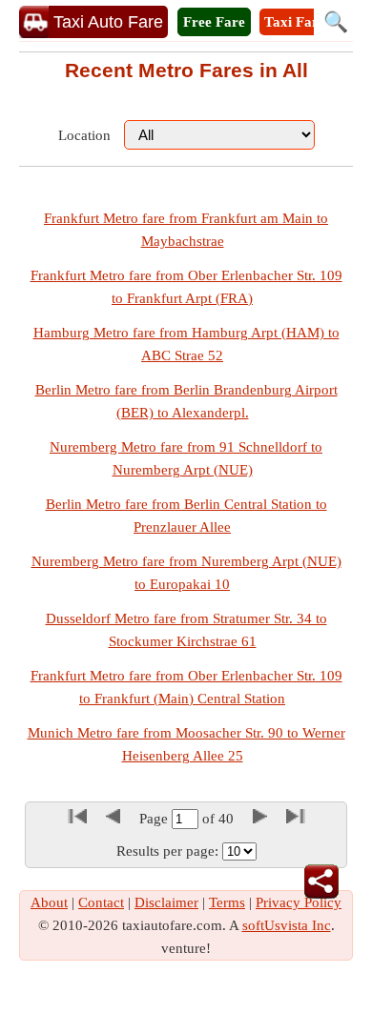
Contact (101, 902)
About (49, 902)
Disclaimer (166, 902)
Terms (227, 902)
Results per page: (167, 851)
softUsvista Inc (286, 925)
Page (155, 818)
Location (84, 135)
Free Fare (214, 22)
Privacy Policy (298, 902)
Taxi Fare (294, 22)
